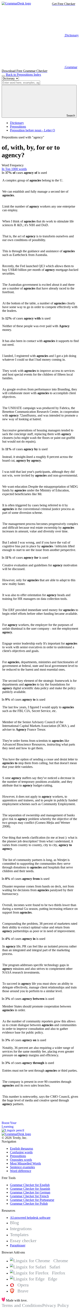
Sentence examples (22, 1167)
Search (70, 115)
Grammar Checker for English (30, 1185)
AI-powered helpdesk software (30, 1217)
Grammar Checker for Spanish (30, 1188)
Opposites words (21, 1159)
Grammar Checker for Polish (29, 1203)
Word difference (20, 1171)
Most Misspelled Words (25, 1163)
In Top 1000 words (14, 169)
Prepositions (18, 126)
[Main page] (16, 3)
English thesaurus (21, 1148)
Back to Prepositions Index (23, 74)
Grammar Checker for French (29, 1196)
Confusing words (21, 1152)
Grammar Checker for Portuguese (32, 1200)
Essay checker (23, 1240)
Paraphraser (17, 1245)
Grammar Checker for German (30, 1192)
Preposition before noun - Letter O (32, 130)
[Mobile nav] (3, 75)
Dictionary (17, 123)
